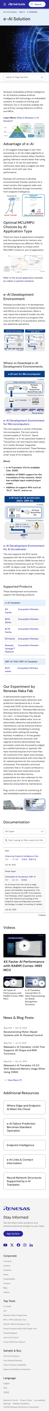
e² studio (7, 1306)
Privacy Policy (26, 1400)
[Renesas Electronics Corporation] (16, 4)
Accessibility (39, 1400)
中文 (5, 1388)
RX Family (10, 638)
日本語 (24, 859)
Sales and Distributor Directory (16, 1369)
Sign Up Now (13, 1233)
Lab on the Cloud (11, 1337)
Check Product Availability (14, 1365)
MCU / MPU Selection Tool (14, 1319)
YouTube (5, 1245)
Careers (6, 1265)
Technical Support (11, 1356)
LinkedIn (31, 1245)
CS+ (5, 1311)
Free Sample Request (12, 1360)
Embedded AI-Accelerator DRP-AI (20, 876)
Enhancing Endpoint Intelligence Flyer (22, 856)
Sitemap (7, 1403)
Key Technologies (10, 12)
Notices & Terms (10, 1400)
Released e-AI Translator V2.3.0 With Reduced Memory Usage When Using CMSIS (24, 1069)
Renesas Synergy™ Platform (10, 648)
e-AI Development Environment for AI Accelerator (23, 547)
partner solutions (25, 281)
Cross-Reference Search (14, 1342)
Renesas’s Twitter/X (12, 1245)
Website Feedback (21, 1403)
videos (9, 281)
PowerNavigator (10, 1333)
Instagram (25, 1245)
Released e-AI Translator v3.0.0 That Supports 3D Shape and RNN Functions (24, 1050)
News (5, 1274)
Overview (7, 1261)
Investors (7, 1270)
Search (37, 4)
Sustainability (9, 1279)
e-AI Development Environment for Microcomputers (23, 422)
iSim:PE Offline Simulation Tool (16, 1324)
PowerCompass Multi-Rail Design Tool (20, 1328)
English (6, 1383)
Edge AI (22, 12)
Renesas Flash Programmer (15, 1315)
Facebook (18, 1245)
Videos (6, 1292)
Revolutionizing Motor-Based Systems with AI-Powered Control (23, 1033)
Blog (5, 1288)
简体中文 (32, 859)
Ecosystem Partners (28, 609)
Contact (6, 1283)
